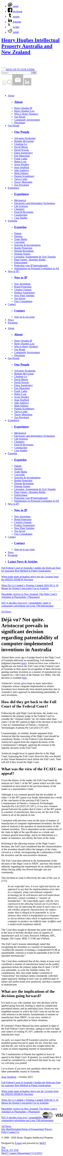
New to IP (20, 277)
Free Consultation (23, 301)
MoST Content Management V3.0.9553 (21, 1153)
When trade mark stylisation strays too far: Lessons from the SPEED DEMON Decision (29, 578)
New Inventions (22, 283)
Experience (13, 187)
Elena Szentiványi (23, 152)
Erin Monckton (22, 155)
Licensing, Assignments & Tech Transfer (35, 256)
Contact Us (13, 1132)
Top (3, 1147)
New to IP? (13, 271)
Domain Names (22, 253)
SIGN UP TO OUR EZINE (20, 69)
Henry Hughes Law (24, 111)
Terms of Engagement (32, 1129)
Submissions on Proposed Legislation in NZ (36, 268)
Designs (18, 236)
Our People (13, 125)
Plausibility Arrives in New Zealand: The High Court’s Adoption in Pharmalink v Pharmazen (29, 595)
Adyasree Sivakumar (25, 138)
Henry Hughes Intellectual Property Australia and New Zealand (30, 46)
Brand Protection (23, 286)
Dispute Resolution (24, 251)
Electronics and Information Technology (34, 203)
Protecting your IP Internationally (31, 265)
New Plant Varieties (24, 295)
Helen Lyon (20, 161)
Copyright (19, 242)
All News (6, 611)
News (11, 319)
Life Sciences (21, 206)
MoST (42, 1143)
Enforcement (20, 262)
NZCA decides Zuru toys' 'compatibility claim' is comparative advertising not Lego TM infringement (27, 604)
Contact (12, 304)
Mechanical (20, 200)
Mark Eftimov (21, 173)
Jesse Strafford (21, 167)
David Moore (21, 147)
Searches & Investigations (27, 245)
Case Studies (20, 217)
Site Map (5, 1129)
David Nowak (21, 150)
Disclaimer (19, 122)
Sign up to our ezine (24, 317)
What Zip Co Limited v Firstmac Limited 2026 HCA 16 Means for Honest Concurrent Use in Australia (29, 587)
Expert (18, 1143)
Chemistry (19, 209)
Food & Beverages (23, 212)
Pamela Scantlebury (24, 176)
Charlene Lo (20, 144)
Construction (20, 215)
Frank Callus (20, 158)
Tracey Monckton (23, 182)
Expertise (12, 220)
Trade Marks (20, 239)
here (23, 663)
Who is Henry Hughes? (26, 114)
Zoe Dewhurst (21, 185)
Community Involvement (27, 119)
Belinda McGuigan (24, 141)
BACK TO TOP (10, 1150)
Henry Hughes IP (23, 108)
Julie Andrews (21, 170)
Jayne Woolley (21, 164)
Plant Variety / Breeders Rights (30, 259)
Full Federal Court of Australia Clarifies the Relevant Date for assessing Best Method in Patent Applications (31, 569)
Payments (13, 322)
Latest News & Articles (22, 561)
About (11, 95)
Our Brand (19, 116)
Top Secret (19, 298)
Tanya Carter (20, 179)
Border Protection (23, 248)
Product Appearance (24, 292)
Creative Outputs (23, 289)
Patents (17, 233)
